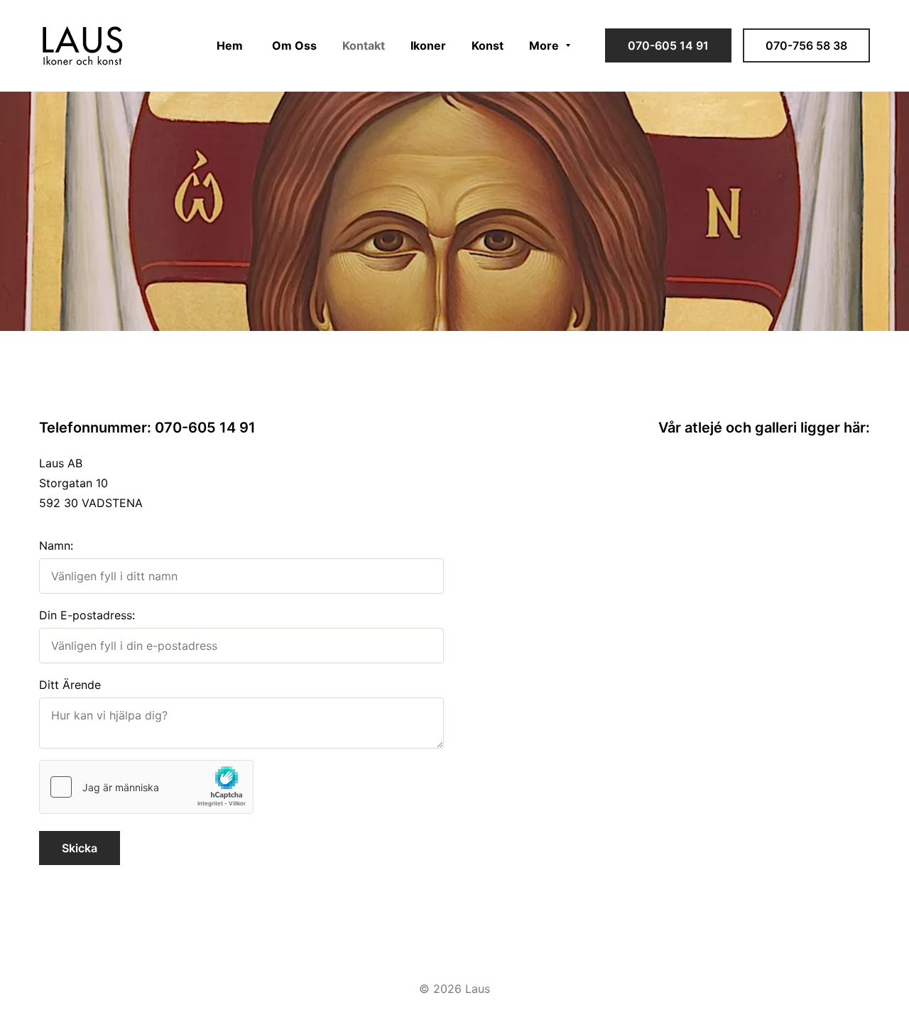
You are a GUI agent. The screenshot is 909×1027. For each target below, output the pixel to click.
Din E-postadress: (87, 615)
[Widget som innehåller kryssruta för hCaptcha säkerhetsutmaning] (146, 787)
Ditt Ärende (70, 685)
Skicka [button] (79, 848)
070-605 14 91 (668, 45)
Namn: (56, 545)
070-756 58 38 (806, 45)
